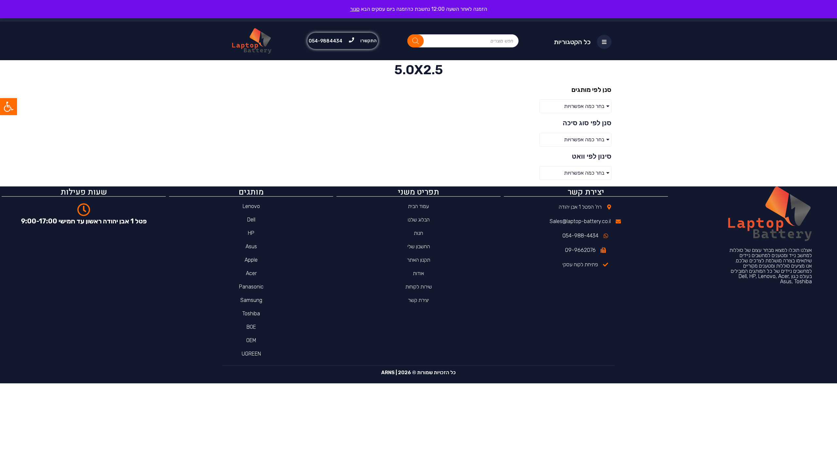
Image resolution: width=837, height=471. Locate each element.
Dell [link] (251, 220)
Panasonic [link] (251, 287)
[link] (8, 106)
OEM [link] (251, 340)
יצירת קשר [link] (418, 300)
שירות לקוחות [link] (418, 287)
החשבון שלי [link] (418, 246)
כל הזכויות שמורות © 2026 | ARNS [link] (418, 372)
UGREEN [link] (251, 354)
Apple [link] (251, 260)
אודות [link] (418, 273)
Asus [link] (251, 246)
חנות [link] (418, 233)
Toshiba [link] (251, 313)
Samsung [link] (251, 300)
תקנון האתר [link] (418, 260)
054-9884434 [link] (325, 41)
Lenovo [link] (251, 206)
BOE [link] (251, 327)
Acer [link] (251, 273)
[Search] (415, 40)
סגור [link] (355, 9)
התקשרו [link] (368, 41)
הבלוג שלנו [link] (419, 220)
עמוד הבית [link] (418, 206)
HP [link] (251, 233)
